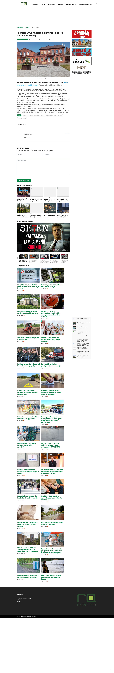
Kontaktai (19, 599)
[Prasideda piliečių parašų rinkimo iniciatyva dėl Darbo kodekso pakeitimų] (52, 380)
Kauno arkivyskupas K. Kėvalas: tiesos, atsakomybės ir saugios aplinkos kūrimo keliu (52, 471)
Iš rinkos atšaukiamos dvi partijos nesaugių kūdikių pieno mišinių (28, 471)
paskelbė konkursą (22, 118)
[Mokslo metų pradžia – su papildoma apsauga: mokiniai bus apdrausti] (28, 380)
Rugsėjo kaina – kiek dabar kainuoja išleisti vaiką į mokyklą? (26, 445)
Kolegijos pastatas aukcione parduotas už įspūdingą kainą (27, 312)
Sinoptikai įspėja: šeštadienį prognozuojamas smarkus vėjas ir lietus (28, 286)
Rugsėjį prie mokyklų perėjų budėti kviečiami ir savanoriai (27, 497)
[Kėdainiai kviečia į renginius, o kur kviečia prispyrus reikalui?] (28, 565)
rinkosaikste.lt (34, 39)
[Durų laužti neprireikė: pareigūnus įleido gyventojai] (52, 354)
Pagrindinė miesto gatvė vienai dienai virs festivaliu (52, 523)
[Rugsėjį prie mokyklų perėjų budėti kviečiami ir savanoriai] (28, 486)
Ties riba (43, 4)
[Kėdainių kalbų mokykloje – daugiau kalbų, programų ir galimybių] (52, 327)
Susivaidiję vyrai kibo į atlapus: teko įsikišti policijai (52, 286)
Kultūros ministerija (58, 115)
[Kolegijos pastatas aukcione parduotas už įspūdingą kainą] (28, 301)
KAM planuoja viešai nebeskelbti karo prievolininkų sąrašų (28, 365)
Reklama (18, 601)
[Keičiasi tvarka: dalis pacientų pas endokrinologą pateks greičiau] (28, 512)
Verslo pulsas (51, 4)
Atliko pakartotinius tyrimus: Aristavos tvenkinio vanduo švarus (51, 577)
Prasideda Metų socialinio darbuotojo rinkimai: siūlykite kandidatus (51, 498)
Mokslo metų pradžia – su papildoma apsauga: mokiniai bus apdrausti (27, 392)
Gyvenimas (60, 4)
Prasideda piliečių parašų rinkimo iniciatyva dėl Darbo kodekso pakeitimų (51, 392)
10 (24, 315)
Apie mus (19, 602)
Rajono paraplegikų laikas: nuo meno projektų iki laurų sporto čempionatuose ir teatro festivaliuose (51, 419)
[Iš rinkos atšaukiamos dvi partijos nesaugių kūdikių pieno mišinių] (28, 460)
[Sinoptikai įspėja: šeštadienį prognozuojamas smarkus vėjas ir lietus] (28, 275)
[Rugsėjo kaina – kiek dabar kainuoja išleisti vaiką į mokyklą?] (28, 433)
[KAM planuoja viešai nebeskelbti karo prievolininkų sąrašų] (28, 354)
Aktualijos (35, 4)
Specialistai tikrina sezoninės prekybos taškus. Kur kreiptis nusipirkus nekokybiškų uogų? (51, 550)
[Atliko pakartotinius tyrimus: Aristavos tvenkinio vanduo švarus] (52, 565)
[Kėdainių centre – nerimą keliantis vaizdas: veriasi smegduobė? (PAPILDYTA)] (52, 433)
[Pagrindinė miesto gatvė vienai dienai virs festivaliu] (52, 512)
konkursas (49, 115)
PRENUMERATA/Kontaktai (85, 4)
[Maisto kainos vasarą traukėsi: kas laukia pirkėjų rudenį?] (28, 407)
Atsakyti (68, 133)
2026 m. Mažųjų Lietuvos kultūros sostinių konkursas (34, 115)
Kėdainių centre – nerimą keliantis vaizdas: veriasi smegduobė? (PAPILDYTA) (50, 445)
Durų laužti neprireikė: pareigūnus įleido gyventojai (51, 365)
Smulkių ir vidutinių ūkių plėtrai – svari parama (28, 338)
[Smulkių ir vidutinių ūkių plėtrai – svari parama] (28, 327)
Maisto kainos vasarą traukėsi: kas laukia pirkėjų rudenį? (28, 418)
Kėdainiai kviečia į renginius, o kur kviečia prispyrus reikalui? (27, 576)
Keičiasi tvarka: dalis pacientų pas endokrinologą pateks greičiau (27, 524)
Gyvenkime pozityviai (71, 4)
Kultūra (25, 39)
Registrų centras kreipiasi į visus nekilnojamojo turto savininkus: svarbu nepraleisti (27, 549)
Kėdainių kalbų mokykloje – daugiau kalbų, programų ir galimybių (50, 339)
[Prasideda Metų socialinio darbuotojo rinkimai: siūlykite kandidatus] (52, 486)
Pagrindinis (20, 27)
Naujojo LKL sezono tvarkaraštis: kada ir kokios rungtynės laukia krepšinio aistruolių (50, 314)
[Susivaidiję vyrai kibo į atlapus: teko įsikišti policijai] (52, 275)
